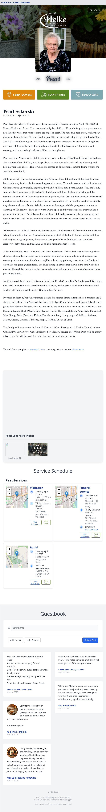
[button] (16, 494)
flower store (78, 349)
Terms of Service (60, 800)
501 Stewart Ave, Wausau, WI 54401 (41, 514)
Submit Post (90, 640)
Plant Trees (46, 522)
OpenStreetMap (56, 804)
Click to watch (91, 529)
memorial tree (37, 349)
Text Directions (35, 523)
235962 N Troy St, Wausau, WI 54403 (42, 574)
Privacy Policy (45, 800)
